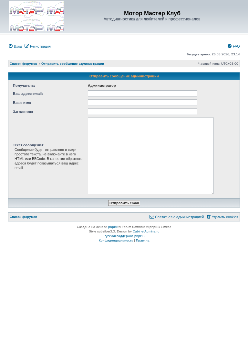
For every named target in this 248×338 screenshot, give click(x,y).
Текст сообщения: (29, 145)
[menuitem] (15, 46)
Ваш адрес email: (28, 94)
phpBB (113, 227)
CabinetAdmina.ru (146, 231)
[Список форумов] (36, 16)
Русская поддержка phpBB (124, 236)
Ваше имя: (22, 103)
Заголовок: (23, 112)
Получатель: (24, 85)
